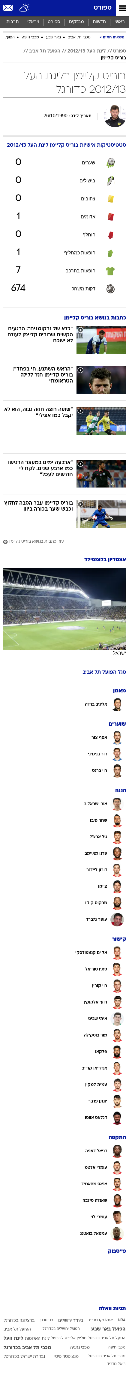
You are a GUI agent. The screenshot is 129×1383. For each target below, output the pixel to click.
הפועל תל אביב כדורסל (106, 1338)
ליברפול (57, 1338)
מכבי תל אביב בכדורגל (27, 1348)
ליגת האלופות (37, 1339)
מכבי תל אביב (79, 37)
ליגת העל (13, 1338)
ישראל (119, 653)
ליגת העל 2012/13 (87, 51)
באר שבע (53, 37)
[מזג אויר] (25, 8)
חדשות (99, 22)
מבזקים (76, 22)
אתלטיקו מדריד (100, 1320)
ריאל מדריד (116, 1364)
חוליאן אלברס (75, 1338)
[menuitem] (99, 22)
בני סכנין (46, 1320)
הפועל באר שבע (108, 1329)
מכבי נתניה (80, 1348)
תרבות (12, 22)
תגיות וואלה (112, 1308)
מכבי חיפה (30, 37)
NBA (121, 1320)
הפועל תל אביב (44, 51)
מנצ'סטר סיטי (66, 1357)
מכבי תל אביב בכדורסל (106, 1356)
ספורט (103, 8)
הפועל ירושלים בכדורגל (61, 1329)
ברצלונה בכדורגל (19, 1321)
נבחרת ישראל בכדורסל (24, 1357)
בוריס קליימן (113, 58)
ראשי (120, 22)
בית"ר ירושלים (70, 1321)
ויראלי (33, 22)
